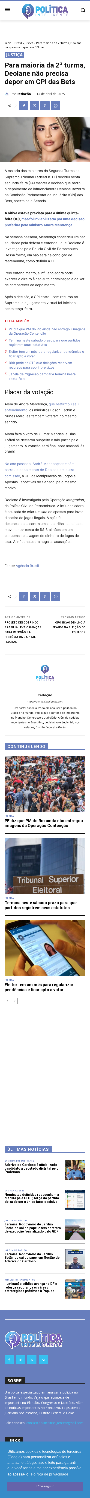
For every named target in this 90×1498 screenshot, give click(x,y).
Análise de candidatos (20, 1280)
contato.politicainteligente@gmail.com (54, 1423)
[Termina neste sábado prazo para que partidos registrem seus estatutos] (45, 866)
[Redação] (8, 94)
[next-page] (15, 1001)
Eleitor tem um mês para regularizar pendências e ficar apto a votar (46, 354)
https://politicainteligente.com (45, 701)
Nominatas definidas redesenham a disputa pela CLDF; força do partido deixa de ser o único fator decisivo (32, 1198)
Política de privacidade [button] (49, 1474)
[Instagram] (20, 1359)
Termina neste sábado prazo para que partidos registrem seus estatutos (45, 342)
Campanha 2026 (14, 1191)
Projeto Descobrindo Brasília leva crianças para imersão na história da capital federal (23, 632)
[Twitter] (34, 105)
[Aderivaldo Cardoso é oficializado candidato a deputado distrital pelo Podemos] (75, 1170)
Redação (24, 94)
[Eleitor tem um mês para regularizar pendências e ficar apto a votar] (45, 948)
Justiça (29, 43)
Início (8, 43)
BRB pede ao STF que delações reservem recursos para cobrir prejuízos (40, 365)
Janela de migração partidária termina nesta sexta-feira (42, 376)
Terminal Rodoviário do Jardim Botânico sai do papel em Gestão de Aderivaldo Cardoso (32, 1257)
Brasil (18, 43)
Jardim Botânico (16, 1220)
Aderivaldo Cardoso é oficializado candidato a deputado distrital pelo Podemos (32, 1168)
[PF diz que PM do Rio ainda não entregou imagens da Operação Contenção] (45, 784)
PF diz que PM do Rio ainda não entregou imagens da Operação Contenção (47, 331)
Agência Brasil (27, 566)
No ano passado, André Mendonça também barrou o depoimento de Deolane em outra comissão (40, 470)
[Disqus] (45, 1068)
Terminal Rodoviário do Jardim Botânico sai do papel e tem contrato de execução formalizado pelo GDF (33, 1227)
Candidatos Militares (19, 1161)
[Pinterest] (45, 105)
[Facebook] (23, 105)
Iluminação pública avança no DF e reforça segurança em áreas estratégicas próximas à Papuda (31, 1287)
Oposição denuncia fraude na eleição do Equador (68, 627)
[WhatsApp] (55, 105)
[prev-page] (7, 1001)
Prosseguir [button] (45, 1486)
